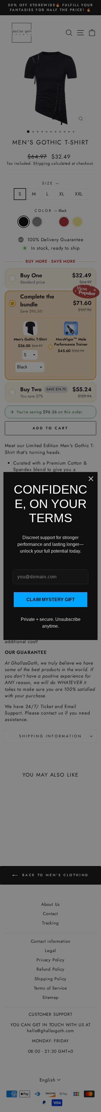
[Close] (91, 478)
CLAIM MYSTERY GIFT (50, 599)
